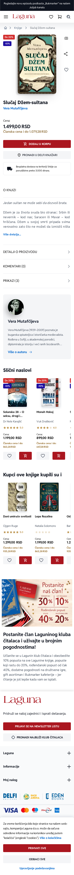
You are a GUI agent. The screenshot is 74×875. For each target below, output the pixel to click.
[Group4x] (35, 810)
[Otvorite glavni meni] (6, 17)
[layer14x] (57, 810)
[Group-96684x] (55, 796)
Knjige (18, 28)
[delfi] (10, 796)
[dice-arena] (31, 796)
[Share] (66, 54)
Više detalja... (12, 234)
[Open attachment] (66, 39)
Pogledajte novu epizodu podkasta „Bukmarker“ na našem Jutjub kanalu (37, 5)
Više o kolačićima (50, 838)
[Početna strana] (24, 17)
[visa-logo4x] (10, 810)
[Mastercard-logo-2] (25, 810)
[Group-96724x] (46, 810)
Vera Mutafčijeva (15, 108)
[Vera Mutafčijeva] (16, 307)
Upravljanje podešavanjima (37, 868)
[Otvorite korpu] (59, 16)
